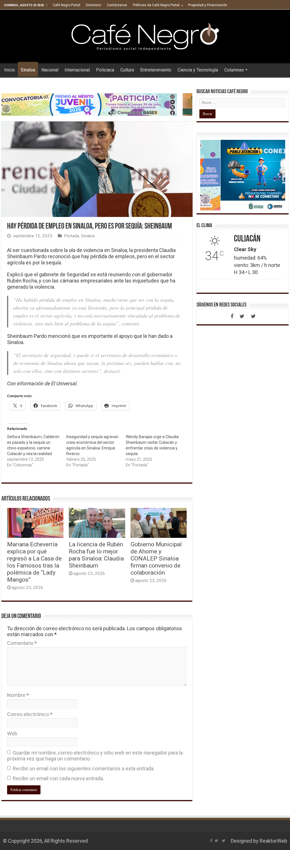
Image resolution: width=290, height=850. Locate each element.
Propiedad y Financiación (207, 5)
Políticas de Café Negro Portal (156, 5)
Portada (71, 235)
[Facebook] (273, 5)
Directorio (93, 5)
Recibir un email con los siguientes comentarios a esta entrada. (84, 768)
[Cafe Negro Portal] (145, 35)
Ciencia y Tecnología (198, 70)
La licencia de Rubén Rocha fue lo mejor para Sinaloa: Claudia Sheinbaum (96, 555)
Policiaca (105, 70)
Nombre (18, 695)
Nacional (49, 70)
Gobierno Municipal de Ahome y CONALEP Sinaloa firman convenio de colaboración (156, 558)
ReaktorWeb (273, 841)
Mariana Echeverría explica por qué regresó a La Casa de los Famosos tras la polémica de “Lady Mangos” (34, 562)
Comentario (22, 643)
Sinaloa (28, 70)
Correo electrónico (29, 714)
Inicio (9, 70)
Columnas (234, 70)
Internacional (77, 70)
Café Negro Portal (66, 5)
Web (12, 733)
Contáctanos (117, 5)
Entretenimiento (155, 70)
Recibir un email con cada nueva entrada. (58, 778)
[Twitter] (278, 5)
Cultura (127, 70)
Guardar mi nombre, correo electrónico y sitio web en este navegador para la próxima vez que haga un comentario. (95, 756)
